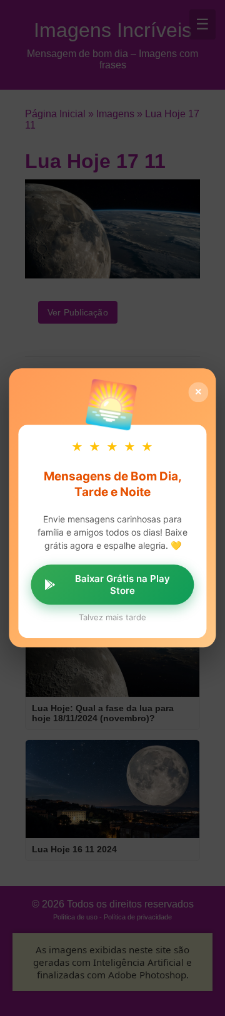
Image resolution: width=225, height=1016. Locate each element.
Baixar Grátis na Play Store (122, 585)
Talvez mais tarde (112, 618)
